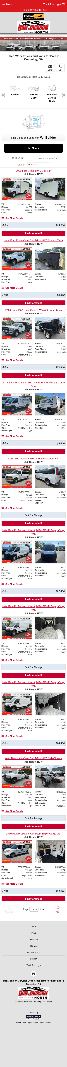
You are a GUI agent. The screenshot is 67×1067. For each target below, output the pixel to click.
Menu (9, 4)
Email (50, 69)
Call (60, 69)
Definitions (33, 939)
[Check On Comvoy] (33, 973)
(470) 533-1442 (38, 10)
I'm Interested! (33, 233)
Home (33, 926)
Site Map (33, 945)
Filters (35, 148)
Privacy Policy (33, 952)
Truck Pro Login (33, 965)
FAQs (33, 932)
